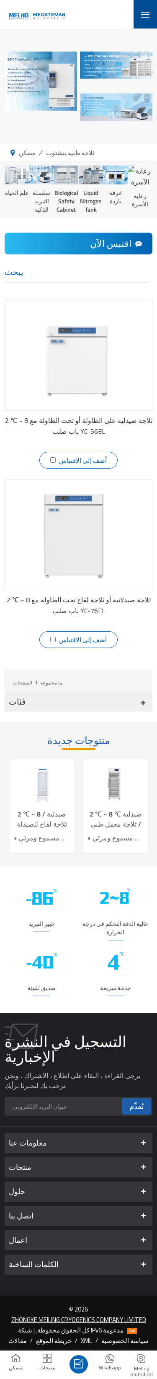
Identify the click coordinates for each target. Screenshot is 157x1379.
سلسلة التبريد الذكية (41, 201)
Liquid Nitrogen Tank (91, 201)
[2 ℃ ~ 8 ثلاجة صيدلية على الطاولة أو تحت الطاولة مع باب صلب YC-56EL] (78, 355)
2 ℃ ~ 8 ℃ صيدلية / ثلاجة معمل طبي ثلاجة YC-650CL (116, 819)
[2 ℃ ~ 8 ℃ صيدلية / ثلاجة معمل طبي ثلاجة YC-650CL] (116, 784)
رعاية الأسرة (140, 199)
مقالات (17, 1340)
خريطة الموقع (54, 1340)
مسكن (27, 152)
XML (86, 1340)
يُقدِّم (136, 1106)
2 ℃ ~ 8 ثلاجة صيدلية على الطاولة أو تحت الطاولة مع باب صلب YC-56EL (78, 426)
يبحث (14, 272)
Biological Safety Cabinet (66, 201)
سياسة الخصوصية (125, 1340)
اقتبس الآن (110, 243)
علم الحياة (17, 192)
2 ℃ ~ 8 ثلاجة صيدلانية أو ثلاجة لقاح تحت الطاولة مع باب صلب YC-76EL (79, 605)
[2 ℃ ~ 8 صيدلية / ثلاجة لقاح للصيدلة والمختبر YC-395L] (42, 784)
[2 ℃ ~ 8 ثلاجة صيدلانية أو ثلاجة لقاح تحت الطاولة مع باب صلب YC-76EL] (78, 535)
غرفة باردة (115, 196)
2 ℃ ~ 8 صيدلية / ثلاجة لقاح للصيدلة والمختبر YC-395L (42, 819)
